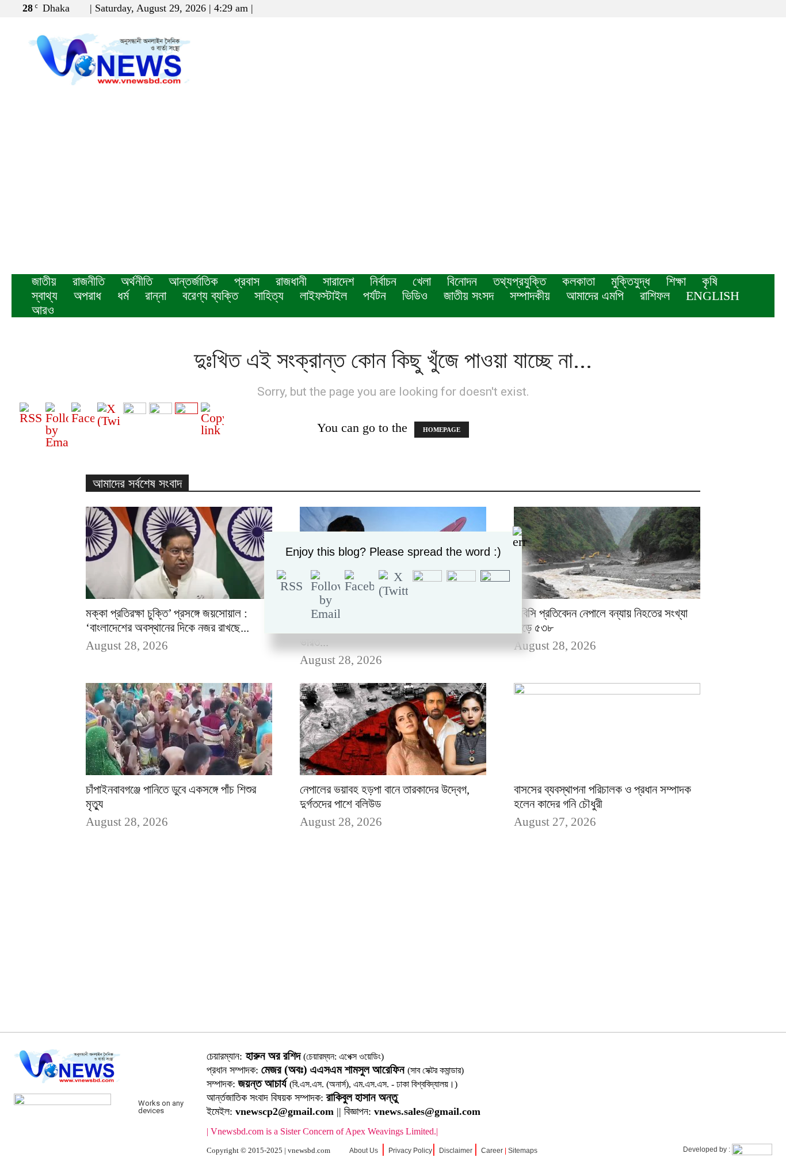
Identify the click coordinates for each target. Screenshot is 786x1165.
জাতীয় (44, 281)
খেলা (422, 281)
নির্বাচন (383, 281)
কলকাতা (578, 281)
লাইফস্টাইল (323, 296)
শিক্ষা (676, 281)
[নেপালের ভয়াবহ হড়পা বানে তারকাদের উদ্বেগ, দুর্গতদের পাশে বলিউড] (393, 729)
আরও (43, 310)
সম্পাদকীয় (530, 296)
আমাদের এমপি (595, 296)
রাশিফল (655, 296)
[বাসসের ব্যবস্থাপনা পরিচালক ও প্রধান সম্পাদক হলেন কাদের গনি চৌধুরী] (607, 729)
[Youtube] (765, 8)
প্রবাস (247, 281)
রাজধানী (291, 281)
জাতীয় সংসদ (469, 296)
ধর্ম (123, 296)
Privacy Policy (410, 1151)
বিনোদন (462, 281)
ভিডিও (415, 296)
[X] (747, 8)
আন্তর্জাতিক (193, 281)
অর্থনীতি (136, 281)
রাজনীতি (89, 281)
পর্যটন (374, 296)
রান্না (155, 296)
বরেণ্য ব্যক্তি (210, 296)
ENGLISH (712, 296)
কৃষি (710, 281)
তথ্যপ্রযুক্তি (519, 281)
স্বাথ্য (45, 296)
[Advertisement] (393, 187)
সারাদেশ (338, 281)
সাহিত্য (269, 296)
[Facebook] (728, 8)
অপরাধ (87, 296)
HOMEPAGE (441, 429)
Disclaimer (455, 1151)
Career (492, 1151)
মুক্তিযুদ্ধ (630, 281)
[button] (710, 7)
